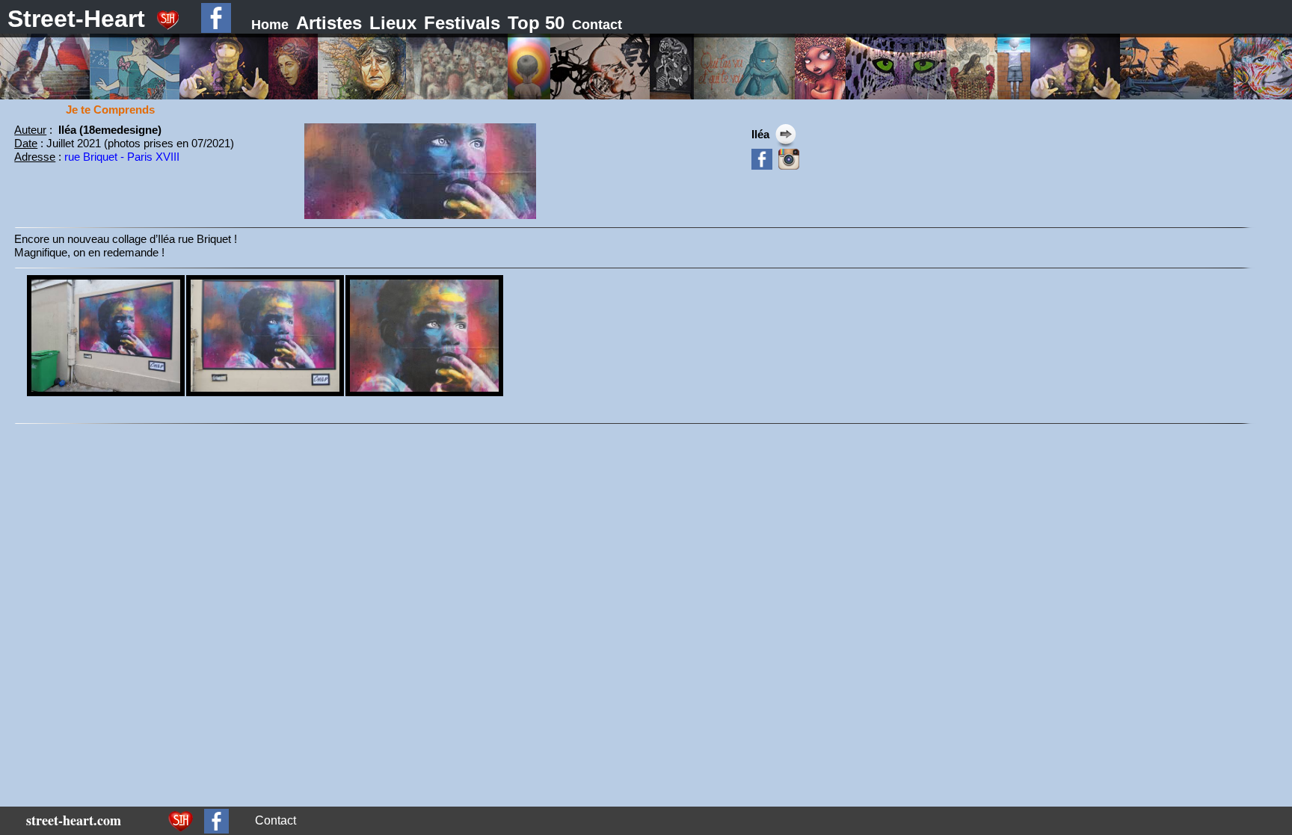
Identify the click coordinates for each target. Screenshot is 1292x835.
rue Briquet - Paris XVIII (121, 156)
